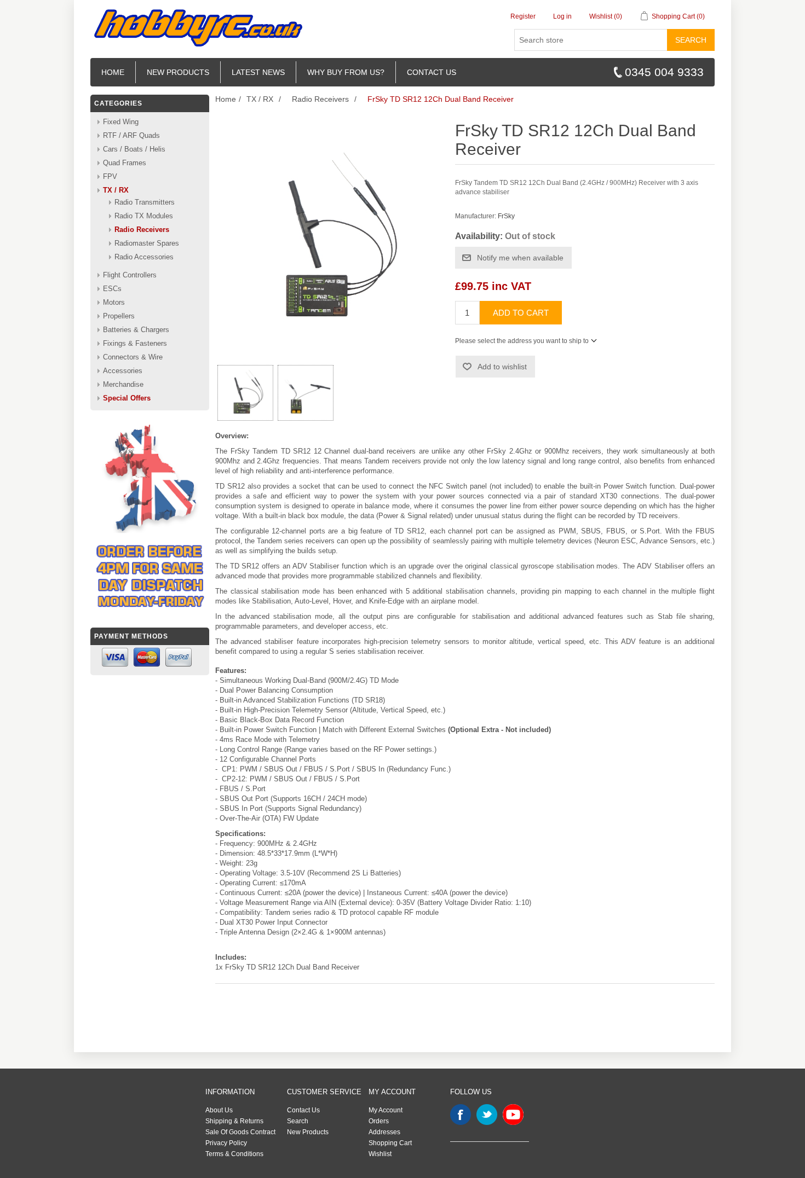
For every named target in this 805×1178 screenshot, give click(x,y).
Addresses (384, 1132)
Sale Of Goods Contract (240, 1132)
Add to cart (521, 312)
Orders (379, 1121)
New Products (178, 72)
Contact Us (303, 1110)
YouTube (513, 1114)
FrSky (506, 216)
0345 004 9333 (664, 72)
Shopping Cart (390, 1143)
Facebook (460, 1114)
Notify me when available (520, 257)
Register (523, 16)
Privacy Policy (226, 1143)
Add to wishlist (502, 366)
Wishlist (380, 1154)
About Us (219, 1110)
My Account (386, 1110)
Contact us (431, 72)
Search (690, 40)
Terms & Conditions (234, 1154)
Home (112, 72)
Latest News (258, 72)
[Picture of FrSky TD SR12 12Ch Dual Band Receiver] (245, 392)
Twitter (486, 1114)
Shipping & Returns (234, 1121)
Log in (562, 16)
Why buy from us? (345, 72)
